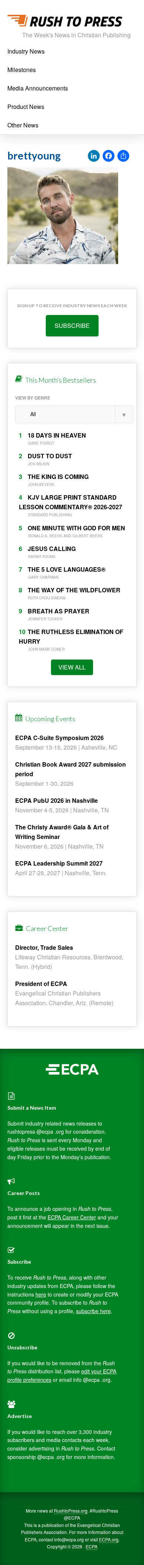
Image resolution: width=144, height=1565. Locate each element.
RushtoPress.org (71, 1510)
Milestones (21, 69)
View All (72, 667)
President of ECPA (41, 983)
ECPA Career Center (72, 1217)
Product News (25, 106)
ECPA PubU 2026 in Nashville (56, 800)
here (40, 1294)
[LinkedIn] (93, 156)
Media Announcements (37, 88)
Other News (22, 125)
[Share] (123, 156)
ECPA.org (109, 1539)
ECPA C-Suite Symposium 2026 (59, 737)
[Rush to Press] (64, 22)
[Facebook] (108, 156)
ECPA (91, 1546)
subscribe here (93, 1311)
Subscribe (72, 325)
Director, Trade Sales (44, 947)
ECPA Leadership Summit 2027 (59, 863)
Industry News (26, 51)
